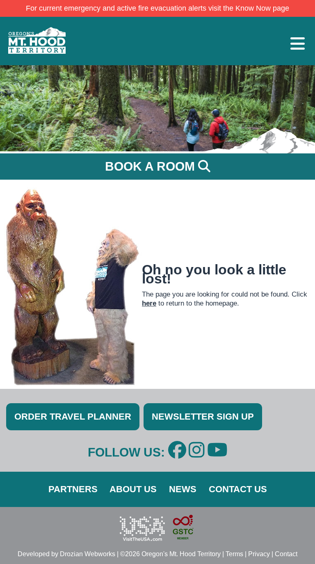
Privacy (259, 553)
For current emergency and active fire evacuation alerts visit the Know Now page (157, 8)
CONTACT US (238, 489)
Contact (286, 553)
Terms (234, 553)
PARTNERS (73, 489)
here (149, 303)
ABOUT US (133, 489)
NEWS (182, 489)
